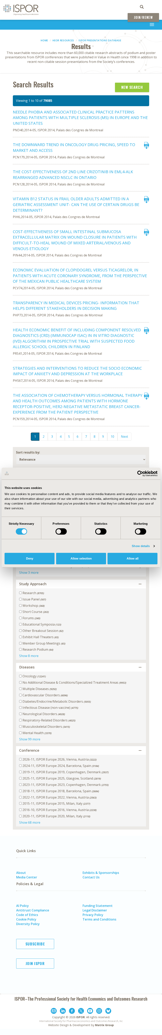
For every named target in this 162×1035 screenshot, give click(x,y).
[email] (54, 1011)
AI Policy (22, 906)
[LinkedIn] (63, 1011)
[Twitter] (81, 1011)
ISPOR (80, 1017)
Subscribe (35, 943)
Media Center (26, 877)
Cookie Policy (26, 919)
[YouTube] (90, 1011)
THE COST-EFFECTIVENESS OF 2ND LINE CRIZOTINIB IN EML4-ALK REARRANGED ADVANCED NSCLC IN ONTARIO (73, 174)
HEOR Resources (63, 40)
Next (124, 436)
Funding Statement (98, 906)
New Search (132, 87)
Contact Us (91, 877)
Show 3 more (29, 572)
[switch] (61, 531)
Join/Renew (143, 17)
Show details (141, 546)
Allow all (132, 558)
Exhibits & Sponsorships (101, 873)
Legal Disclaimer (95, 910)
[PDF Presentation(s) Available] (145, 148)
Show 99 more (29, 739)
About (21, 873)
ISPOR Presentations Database (100, 40)
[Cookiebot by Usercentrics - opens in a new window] (140, 473)
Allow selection (81, 558)
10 (112, 436)
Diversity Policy (28, 924)
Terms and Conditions (99, 919)
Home (44, 40)
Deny (29, 558)
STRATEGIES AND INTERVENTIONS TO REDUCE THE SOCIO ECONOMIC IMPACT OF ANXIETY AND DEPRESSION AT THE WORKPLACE (77, 371)
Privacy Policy (93, 915)
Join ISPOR (35, 963)
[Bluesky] (108, 1011)
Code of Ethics (27, 915)
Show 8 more (29, 656)
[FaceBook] (72, 1011)
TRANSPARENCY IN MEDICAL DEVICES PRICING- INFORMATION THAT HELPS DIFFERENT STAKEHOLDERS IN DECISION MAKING (76, 305)
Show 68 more (29, 822)
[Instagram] (99, 1011)
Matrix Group (104, 1025)
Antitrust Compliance (32, 910)
